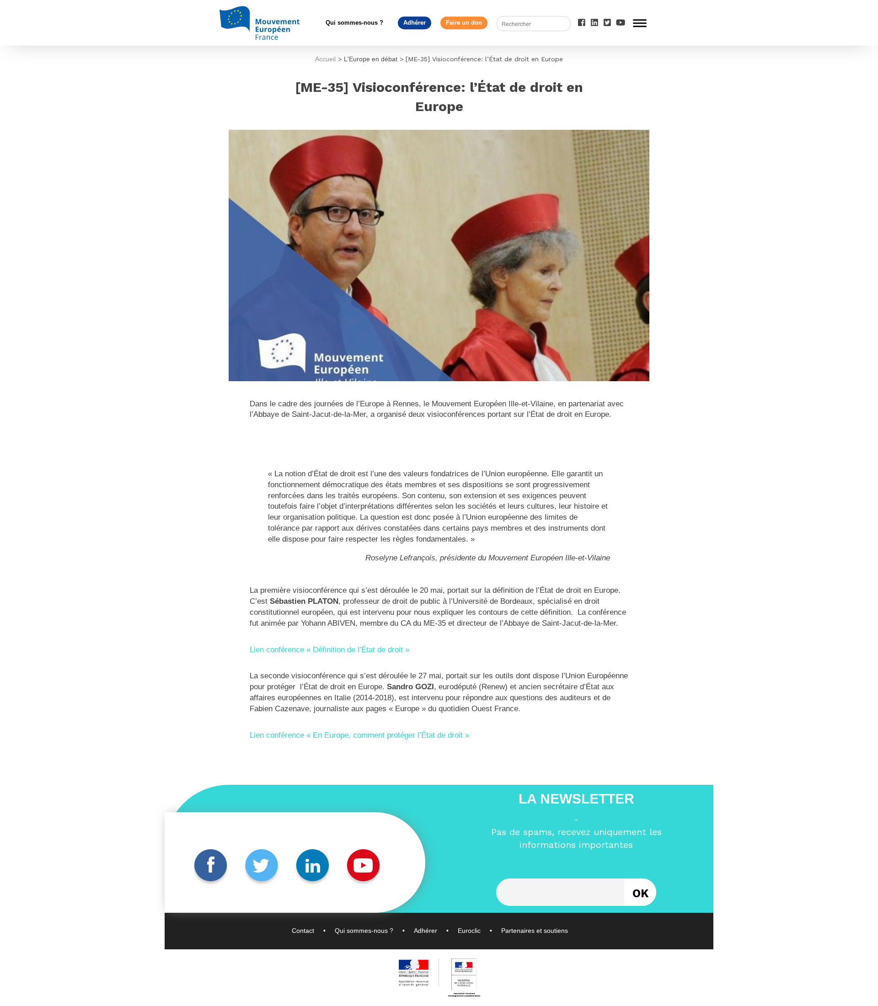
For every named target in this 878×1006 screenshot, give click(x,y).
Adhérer (414, 22)
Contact (303, 930)
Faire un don (464, 22)
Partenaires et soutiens (534, 930)
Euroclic (469, 930)
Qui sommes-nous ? (354, 22)
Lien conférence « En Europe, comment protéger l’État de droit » (359, 735)
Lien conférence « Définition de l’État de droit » (329, 649)
